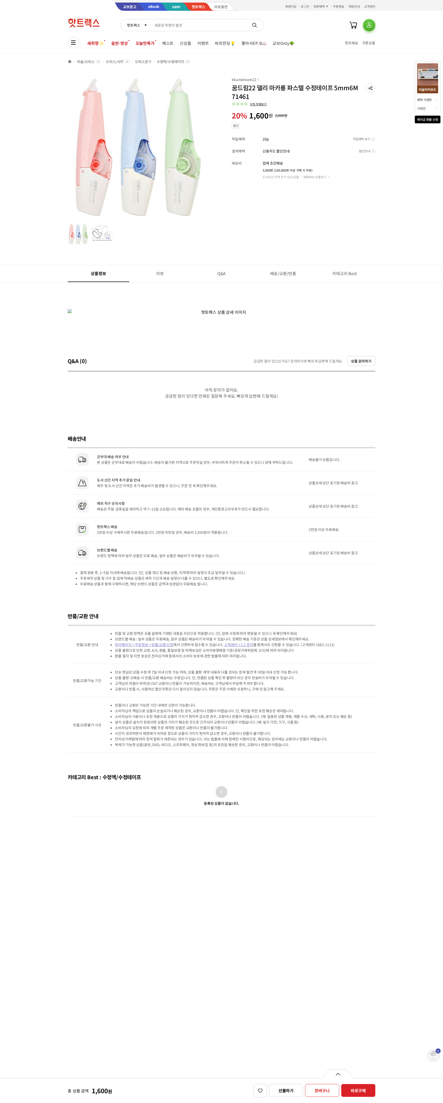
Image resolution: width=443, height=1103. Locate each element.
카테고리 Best (344, 273)
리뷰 (160, 273)
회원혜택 (319, 6)
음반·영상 (119, 43)
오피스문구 (143, 61)
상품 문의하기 (361, 361)
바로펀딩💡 (225, 43)
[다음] (210, 149)
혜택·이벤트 (424, 99)
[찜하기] (260, 1090)
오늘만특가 (145, 43)
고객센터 (369, 6)
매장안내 (354, 6)
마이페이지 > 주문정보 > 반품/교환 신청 (144, 644)
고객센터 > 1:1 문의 (238, 644)
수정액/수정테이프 (170, 61)
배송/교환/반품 (283, 273)
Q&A (221, 273)
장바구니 (322, 1090)
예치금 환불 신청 (427, 119)
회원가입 (291, 6)
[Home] (70, 61)
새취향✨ (95, 43)
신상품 (185, 43)
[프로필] (369, 25)
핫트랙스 (133, 25)
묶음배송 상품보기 (314, 177)
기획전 (421, 108)
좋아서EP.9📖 (254, 43)
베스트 (168, 43)
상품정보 (98, 273)
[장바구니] (353, 25)
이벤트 (203, 43)
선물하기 (286, 1090)
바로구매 (358, 1090)
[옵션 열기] (338, 1073)
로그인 (305, 6)
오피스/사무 (115, 61)
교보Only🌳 (283, 43)
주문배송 (338, 6)
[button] (370, 88)
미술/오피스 (86, 61)
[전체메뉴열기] (73, 42)
